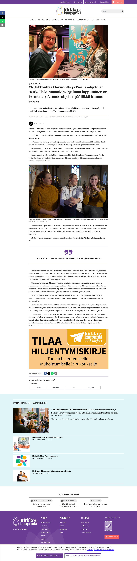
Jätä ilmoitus (78, 2)
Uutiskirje (96, 501)
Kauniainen (63, 529)
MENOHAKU (119, 2)
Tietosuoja (84, 529)
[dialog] (68, 552)
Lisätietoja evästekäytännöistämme (100, 550)
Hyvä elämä (44, 526)
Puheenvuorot (46, 529)
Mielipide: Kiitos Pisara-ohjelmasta (45, 456)
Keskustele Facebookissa (42, 501)
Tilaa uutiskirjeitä (86, 532)
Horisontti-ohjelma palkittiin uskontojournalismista (51, 471)
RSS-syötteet (45, 542)
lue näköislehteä (111, 518)
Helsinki (62, 523)
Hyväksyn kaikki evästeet (49, 556)
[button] (45, 373)
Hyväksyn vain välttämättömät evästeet (83, 556)
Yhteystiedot (85, 523)
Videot (43, 539)
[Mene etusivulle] (25, 521)
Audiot (43, 536)
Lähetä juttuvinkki (90, 2)
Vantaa (62, 532)
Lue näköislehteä (65, 2)
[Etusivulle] (68, 10)
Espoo (62, 526)
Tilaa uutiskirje (104, 2)
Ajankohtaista (46, 523)
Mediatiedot (84, 526)
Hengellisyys (45, 532)
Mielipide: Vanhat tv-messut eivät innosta (47, 437)
